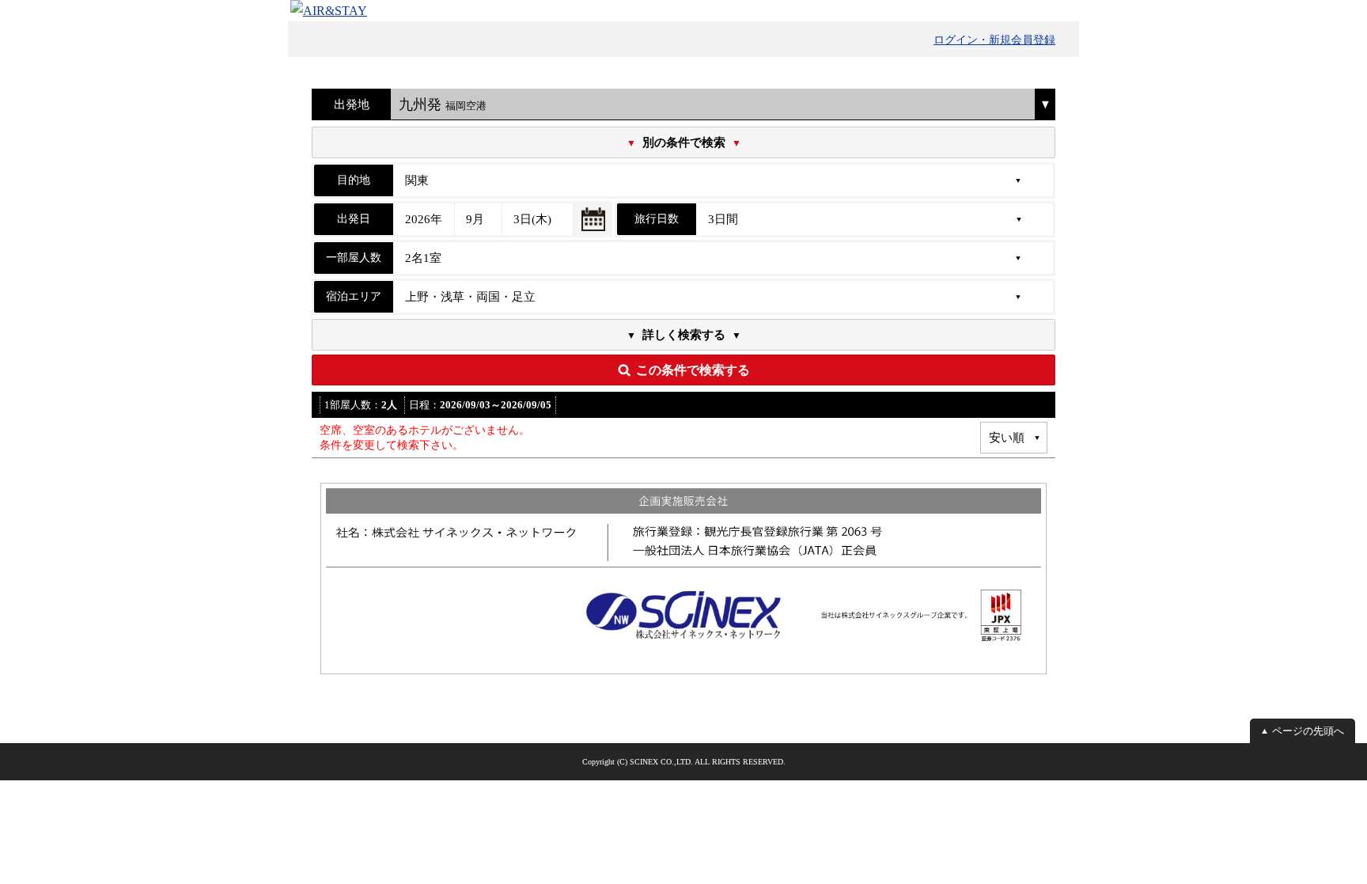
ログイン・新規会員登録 (994, 40)
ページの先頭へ (1308, 731)
